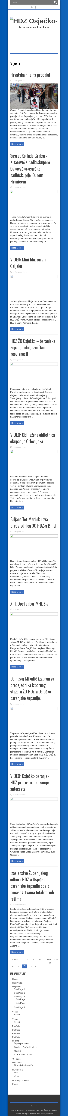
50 (34, 959)
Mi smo (15, 1041)
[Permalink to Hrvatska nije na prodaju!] (34, 108)
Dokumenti (17, 1062)
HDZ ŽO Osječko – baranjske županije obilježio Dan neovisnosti (32, 347)
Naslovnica (17, 983)
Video (16, 1076)
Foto (16, 1072)
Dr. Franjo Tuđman (20, 1080)
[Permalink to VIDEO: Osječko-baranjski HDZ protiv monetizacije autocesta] (34, 800)
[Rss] (31, 7)
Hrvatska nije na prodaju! (30, 75)
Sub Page (20, 999)
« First (15, 959)
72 (30, 966)
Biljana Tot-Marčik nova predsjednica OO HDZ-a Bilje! (33, 522)
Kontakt (15, 1084)
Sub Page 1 (19, 989)
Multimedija (17, 1070)
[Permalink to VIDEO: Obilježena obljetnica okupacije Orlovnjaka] (34, 452)
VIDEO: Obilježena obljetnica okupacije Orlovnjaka (32, 438)
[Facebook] (35, 7)
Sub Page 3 (19, 996)
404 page (16, 1059)
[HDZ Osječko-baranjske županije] (34, 36)
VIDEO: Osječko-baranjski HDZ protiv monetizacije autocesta (30, 782)
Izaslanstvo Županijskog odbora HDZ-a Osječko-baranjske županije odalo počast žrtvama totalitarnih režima (32, 886)
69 (13, 966)
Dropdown (16, 986)
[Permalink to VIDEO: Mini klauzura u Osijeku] (34, 277)
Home (15, 979)
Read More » (17, 144)
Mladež (17, 1051)
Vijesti (15, 1012)
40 (28, 959)
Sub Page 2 (19, 993)
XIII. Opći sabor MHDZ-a (29, 603)
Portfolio (16, 1026)
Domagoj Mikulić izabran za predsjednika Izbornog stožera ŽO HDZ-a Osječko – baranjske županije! (32, 688)
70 (19, 966)
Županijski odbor (21, 1043)
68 (50, 963)
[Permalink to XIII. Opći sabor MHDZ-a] (34, 615)
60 (40, 959)
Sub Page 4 (19, 1007)
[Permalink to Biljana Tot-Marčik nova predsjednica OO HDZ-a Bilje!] (34, 537)
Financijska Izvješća (23, 1065)
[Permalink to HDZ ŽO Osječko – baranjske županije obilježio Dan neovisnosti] (34, 365)
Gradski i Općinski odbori (25, 1047)
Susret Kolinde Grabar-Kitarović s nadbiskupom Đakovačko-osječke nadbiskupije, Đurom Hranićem (30, 168)
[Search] (55, 2)
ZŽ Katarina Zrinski (23, 1054)
